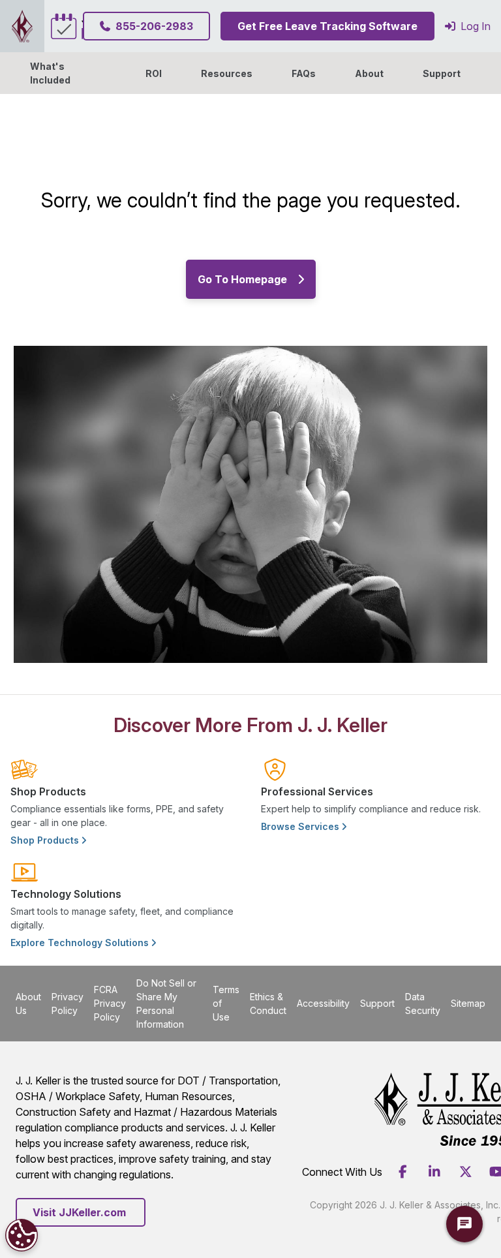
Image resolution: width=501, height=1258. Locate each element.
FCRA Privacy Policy (110, 1003)
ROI (153, 73)
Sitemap (468, 1003)
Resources (226, 73)
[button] (369, 73)
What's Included (50, 73)
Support (442, 73)
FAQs (304, 73)
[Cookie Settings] (21, 1235)
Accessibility (323, 1003)
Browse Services (301, 826)
